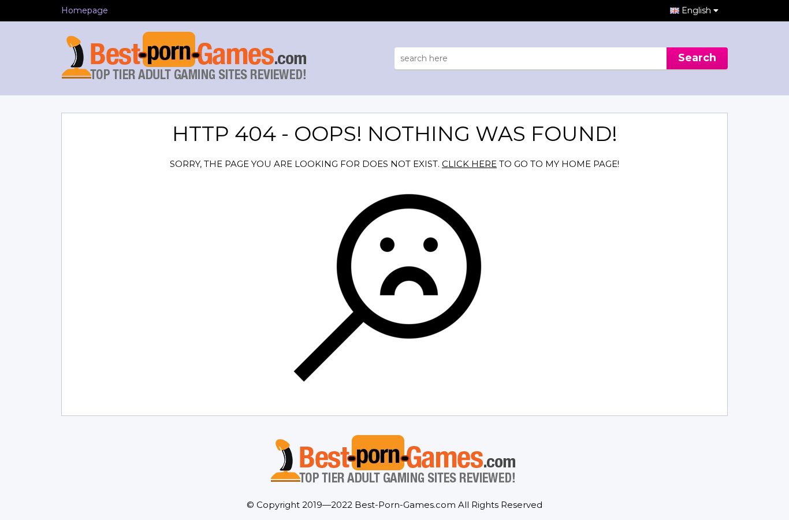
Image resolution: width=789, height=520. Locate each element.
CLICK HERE (469, 163)
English (697, 10)
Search (697, 57)
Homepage (84, 10)
